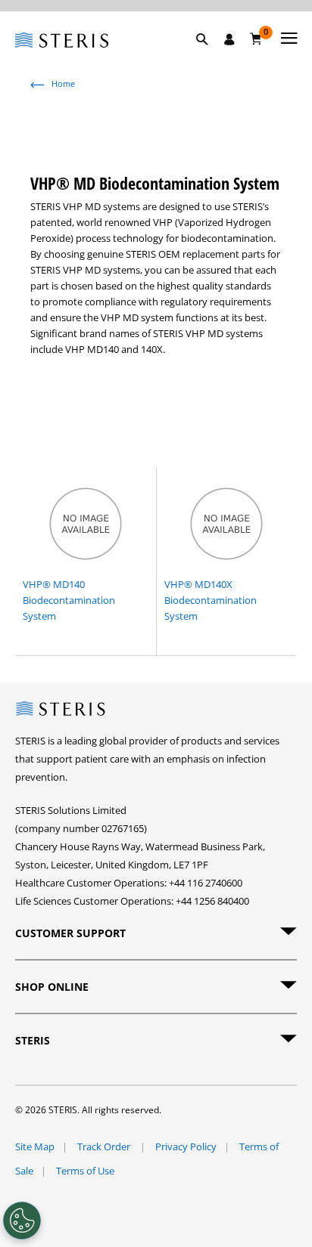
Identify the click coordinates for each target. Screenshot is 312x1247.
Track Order (105, 1146)
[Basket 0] (256, 38)
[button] (209, 56)
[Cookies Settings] (22, 1220)
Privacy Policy (186, 1146)
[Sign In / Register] (229, 39)
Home (63, 83)
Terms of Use (85, 1170)
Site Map (35, 1146)
